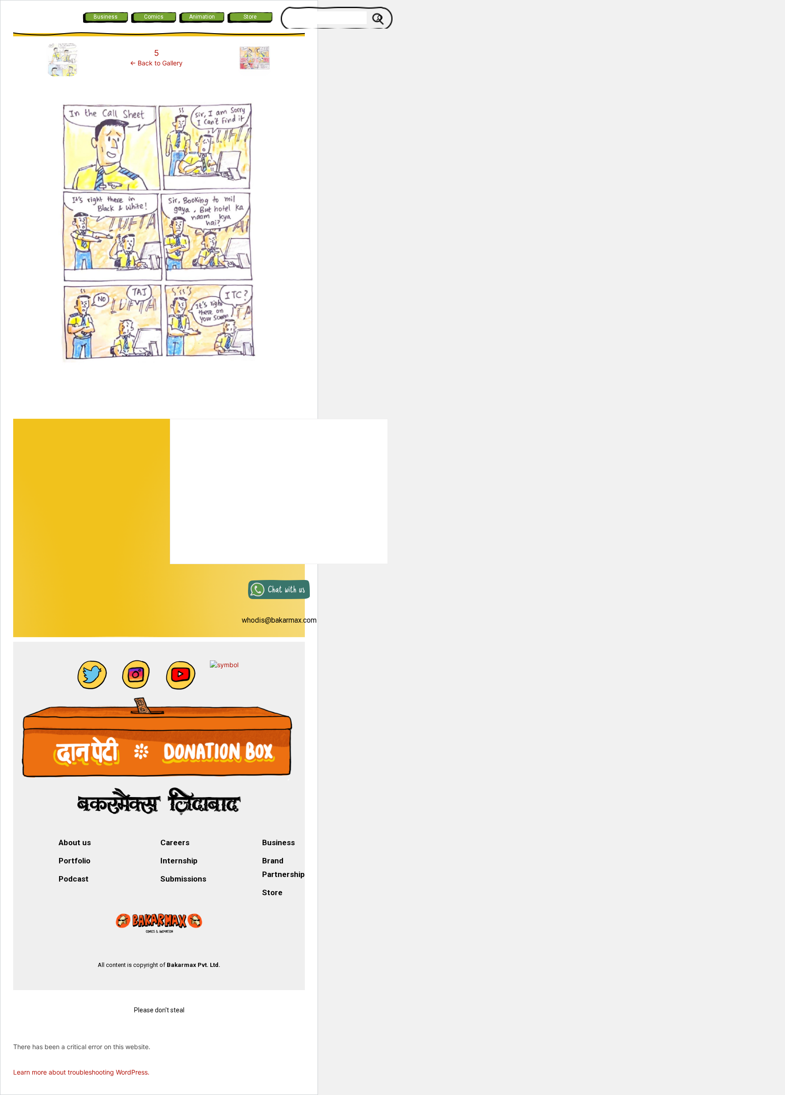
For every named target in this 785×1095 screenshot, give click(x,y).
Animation (202, 17)
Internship (179, 860)
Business (106, 17)
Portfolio (74, 860)
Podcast (74, 878)
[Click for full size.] (159, 235)
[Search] (379, 17)
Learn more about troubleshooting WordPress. (81, 1072)
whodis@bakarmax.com (279, 620)
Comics (154, 17)
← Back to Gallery (156, 63)
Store (250, 17)
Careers (174, 842)
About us (75, 842)
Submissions (183, 878)
